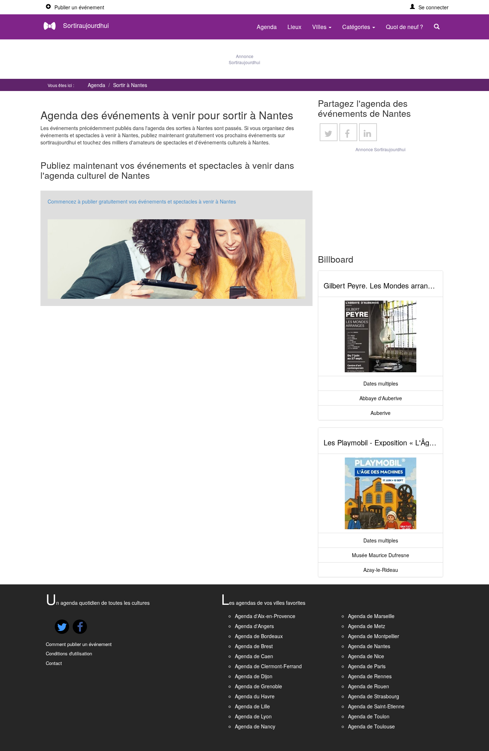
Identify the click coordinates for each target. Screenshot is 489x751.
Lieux (294, 27)
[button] (429, 7)
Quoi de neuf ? (404, 27)
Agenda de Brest (254, 646)
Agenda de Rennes (370, 676)
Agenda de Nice (366, 656)
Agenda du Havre (255, 696)
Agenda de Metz (366, 626)
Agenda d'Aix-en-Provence (265, 616)
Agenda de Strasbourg (373, 696)
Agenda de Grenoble (258, 686)
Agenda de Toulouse (371, 726)
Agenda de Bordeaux (259, 636)
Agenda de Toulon (368, 716)
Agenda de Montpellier (373, 636)
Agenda (267, 27)
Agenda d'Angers (254, 626)
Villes (320, 27)
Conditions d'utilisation (69, 653)
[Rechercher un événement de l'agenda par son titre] (439, 26)
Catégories (357, 27)
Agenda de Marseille (371, 616)
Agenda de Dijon (253, 676)
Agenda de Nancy (255, 726)
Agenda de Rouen (368, 686)
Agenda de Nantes (369, 646)
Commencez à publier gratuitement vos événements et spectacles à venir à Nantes (142, 201)
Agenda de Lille (252, 706)
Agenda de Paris (367, 666)
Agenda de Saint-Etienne (376, 706)
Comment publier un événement (79, 644)
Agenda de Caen (254, 656)
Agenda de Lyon (253, 716)
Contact (54, 663)
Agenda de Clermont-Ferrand (268, 666)
